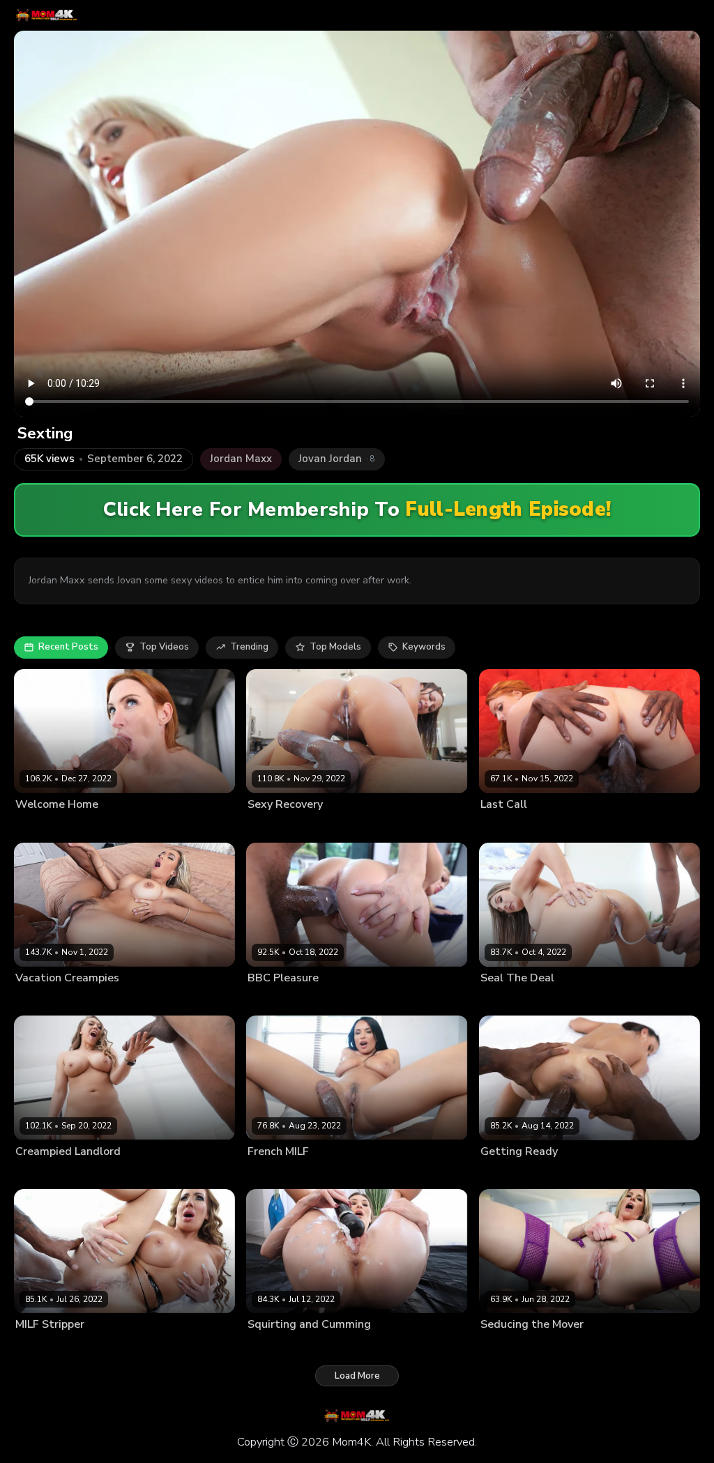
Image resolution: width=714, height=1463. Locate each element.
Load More (357, 1376)
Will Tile (549, 826)
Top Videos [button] (164, 647)
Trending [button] (249, 647)
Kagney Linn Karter (53, 1173)
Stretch (102, 1000)
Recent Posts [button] (68, 647)
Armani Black (507, 1173)
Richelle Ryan (43, 1346)
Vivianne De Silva (283, 1000)
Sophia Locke (42, 826)
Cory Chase (504, 1346)
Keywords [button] (424, 647)
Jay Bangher (98, 826)
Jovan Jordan (339, 826)
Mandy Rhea (505, 1000)
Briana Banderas (49, 1000)
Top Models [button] (335, 647)
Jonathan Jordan (332, 1173)
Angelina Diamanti (285, 1346)
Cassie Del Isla (278, 826)
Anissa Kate (272, 1173)
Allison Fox (503, 826)
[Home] (46, 15)
